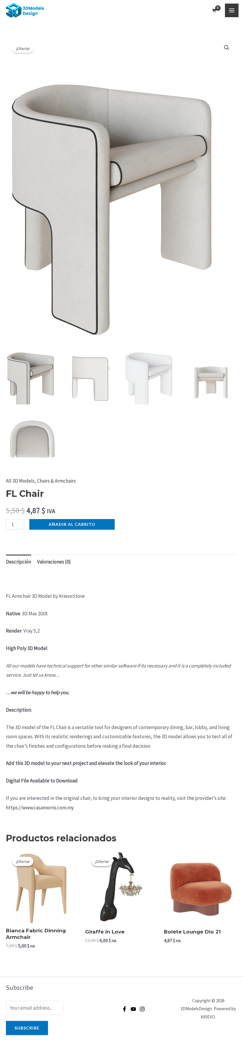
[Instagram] (142, 1009)
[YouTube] (133, 1009)
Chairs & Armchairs (56, 481)
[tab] (18, 562)
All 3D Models (20, 481)
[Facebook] (124, 1009)
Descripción (18, 561)
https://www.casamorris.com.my (40, 807)
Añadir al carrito (72, 524)
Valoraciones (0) (54, 561)
